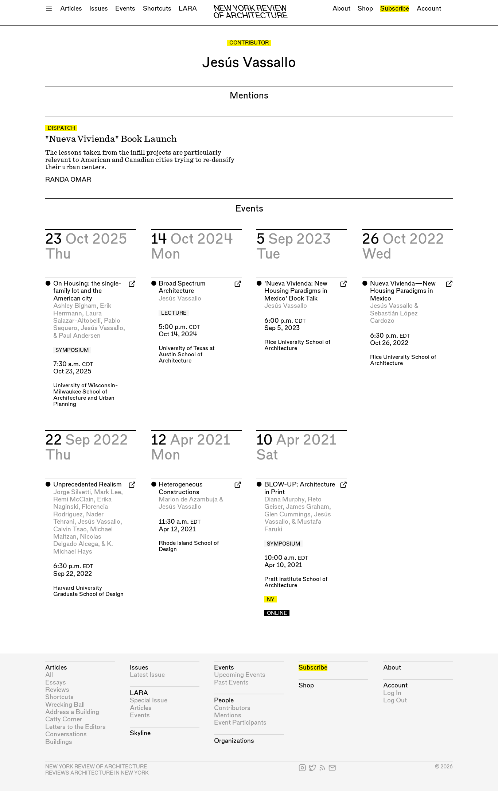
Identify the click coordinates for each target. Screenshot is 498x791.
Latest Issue (147, 675)
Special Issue (148, 700)
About (341, 8)
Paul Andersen (80, 336)
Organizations (234, 741)
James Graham (307, 507)
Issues (98, 8)
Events (125, 8)
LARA (188, 8)
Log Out (395, 700)
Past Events (231, 682)
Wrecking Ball (65, 705)
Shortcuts (157, 8)
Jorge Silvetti (72, 492)
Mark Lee (107, 492)
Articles (71, 8)
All (49, 675)
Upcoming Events (239, 675)
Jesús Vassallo (102, 328)
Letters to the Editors (75, 727)
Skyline (140, 733)
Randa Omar (68, 180)
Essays (55, 682)
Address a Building (72, 712)
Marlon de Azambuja (188, 499)
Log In (392, 693)
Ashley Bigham (75, 306)
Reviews (57, 690)
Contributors (232, 708)
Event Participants (240, 723)
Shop (365, 8)
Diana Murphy (284, 499)
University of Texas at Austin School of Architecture (187, 355)
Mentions (227, 715)
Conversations (66, 734)
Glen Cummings (287, 514)
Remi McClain (73, 499)
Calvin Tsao (70, 529)
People (224, 700)
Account (429, 8)
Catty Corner (63, 719)
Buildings (58, 742)
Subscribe (394, 8)
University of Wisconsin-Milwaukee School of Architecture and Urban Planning (85, 395)
